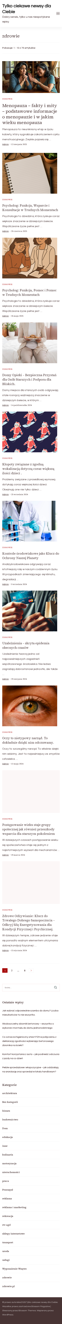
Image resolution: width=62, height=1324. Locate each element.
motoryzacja (9, 1163)
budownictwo (10, 1119)
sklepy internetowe (13, 1233)
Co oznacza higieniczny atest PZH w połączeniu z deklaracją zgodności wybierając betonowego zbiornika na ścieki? (29, 1041)
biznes (6, 1110)
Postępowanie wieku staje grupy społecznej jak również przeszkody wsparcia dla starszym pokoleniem (28, 829)
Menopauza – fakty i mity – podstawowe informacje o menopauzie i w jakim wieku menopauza (29, 114)
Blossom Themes (27, 1311)
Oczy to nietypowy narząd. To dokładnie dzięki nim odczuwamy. (28, 740)
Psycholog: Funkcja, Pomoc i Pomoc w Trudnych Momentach (29, 292)
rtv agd (6, 1224)
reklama (7, 1198)
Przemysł (7, 1189)
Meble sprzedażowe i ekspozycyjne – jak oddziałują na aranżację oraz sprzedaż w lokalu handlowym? (30, 1069)
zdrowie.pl (8, 1286)
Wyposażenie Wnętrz (14, 1268)
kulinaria (7, 1154)
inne (5, 1145)
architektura (9, 1093)
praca (5, 1181)
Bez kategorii (10, 1102)
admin (5, 144)
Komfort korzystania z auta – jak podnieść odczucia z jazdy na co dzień (30, 1056)
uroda (5, 1251)
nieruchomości (11, 1172)
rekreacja (7, 1216)
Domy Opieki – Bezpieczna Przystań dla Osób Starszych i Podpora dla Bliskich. (29, 379)
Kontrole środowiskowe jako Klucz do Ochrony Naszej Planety (30, 555)
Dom (5, 1128)
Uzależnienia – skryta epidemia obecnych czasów (25, 645)
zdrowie (7, 99)
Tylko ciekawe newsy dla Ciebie (26, 9)
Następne (31, 970)
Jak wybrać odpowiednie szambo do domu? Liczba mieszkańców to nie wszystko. (30, 1012)
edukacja (7, 1137)
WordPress (7, 1315)
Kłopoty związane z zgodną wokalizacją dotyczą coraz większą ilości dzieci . (28, 468)
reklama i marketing (14, 1207)
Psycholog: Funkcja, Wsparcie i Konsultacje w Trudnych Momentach (30, 207)
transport (7, 1242)
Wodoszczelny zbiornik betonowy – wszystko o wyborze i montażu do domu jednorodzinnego (28, 1026)
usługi (6, 1260)
